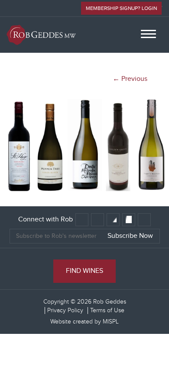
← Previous (130, 79)
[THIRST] (84, 193)
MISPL (111, 321)
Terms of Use (107, 310)
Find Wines (84, 271)
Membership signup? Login (121, 8)
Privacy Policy (65, 310)
